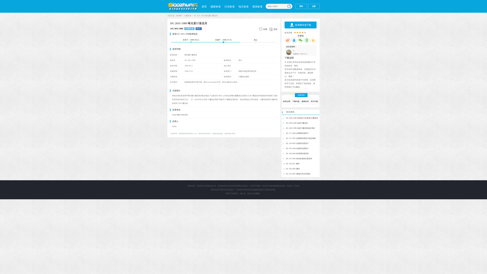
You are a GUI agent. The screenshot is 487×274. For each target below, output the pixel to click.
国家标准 (216, 6)
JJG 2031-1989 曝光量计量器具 (206, 16)
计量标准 (187, 16)
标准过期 (286, 101)
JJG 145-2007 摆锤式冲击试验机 (298, 174)
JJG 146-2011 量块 (293, 164)
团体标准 (257, 6)
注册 (314, 6)
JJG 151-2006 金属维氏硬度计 (297, 133)
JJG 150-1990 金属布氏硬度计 (297, 148)
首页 (204, 6)
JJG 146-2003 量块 (293, 169)
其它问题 (314, 101)
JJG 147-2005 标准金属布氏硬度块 (299, 159)
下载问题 (295, 101)
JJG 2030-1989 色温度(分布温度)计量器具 (302, 118)
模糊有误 (305, 101)
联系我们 (234, 193)
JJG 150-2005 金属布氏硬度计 (297, 143)
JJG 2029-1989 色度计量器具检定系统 (300, 128)
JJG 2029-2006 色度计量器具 (297, 123)
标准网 (182, 6)
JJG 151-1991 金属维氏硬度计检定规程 (301, 138)
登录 (301, 6)
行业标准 (229, 6)
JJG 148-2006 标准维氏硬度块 (297, 154)
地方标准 (243, 6)
